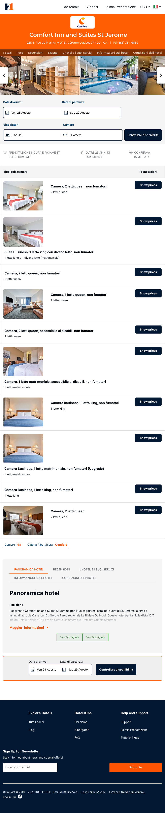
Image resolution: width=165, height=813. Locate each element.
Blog (31, 729)
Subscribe (135, 767)
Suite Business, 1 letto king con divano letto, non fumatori (49, 252)
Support (92, 7)
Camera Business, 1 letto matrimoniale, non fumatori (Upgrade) (54, 469)
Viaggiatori (11, 124)
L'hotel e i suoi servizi (77, 52)
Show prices (148, 185)
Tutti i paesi (36, 722)
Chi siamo (81, 722)
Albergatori (82, 729)
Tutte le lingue (130, 737)
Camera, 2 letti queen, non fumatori (78, 186)
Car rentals (71, 7)
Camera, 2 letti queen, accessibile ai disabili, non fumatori (49, 331)
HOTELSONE (43, 791)
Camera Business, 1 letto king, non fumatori (85, 403)
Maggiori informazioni (26, 628)
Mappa (53, 52)
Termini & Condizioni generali (127, 791)
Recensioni (35, 52)
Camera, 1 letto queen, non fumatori (79, 295)
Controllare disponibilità (143, 135)
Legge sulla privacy (93, 791)
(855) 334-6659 (127, 42)
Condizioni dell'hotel (147, 52)
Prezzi (7, 52)
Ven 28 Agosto (21, 112)
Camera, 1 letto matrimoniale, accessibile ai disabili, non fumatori (55, 382)
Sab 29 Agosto (80, 112)
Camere (68, 124)
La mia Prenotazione (120, 7)
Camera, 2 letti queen (68, 511)
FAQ (77, 737)
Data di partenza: (73, 102)
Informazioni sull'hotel (112, 52)
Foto (19, 52)
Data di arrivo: (12, 102)
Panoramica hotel (28, 569)
